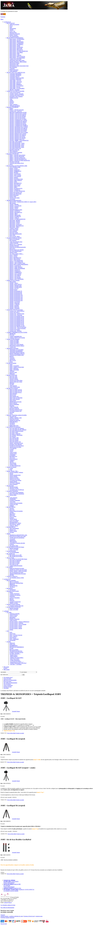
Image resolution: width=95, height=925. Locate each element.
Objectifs (12, 508)
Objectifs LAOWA (14, 488)
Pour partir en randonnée (15, 560)
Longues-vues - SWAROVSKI (17, 313)
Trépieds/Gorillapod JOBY (16, 209)
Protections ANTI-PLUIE (13, 153)
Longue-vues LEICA (15, 312)
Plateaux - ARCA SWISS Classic (17, 263)
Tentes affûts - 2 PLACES (16, 81)
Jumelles (12, 29)
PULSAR (12, 335)
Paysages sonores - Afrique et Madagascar (19, 621)
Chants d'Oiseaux (14, 615)
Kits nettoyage (13, 416)
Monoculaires (13, 281)
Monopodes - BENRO (15, 220)
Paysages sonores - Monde (16, 628)
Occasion (12, 532)
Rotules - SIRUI (13, 187)
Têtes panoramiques (14, 528)
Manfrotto (12, 383)
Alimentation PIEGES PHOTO (17, 352)
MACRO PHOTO (11, 507)
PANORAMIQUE (11, 527)
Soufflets (12, 512)
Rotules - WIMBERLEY (15, 171)
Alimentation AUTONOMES (16, 349)
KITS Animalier (13, 231)
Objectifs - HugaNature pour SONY (18, 131)
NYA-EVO (12, 457)
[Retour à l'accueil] (34, 9)
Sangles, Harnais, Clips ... (13, 471)
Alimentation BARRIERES (16, 351)
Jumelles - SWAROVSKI (16, 285)
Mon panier (6, 667)
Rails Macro (12, 513)
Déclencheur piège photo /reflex (17, 60)
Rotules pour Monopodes (15, 193)
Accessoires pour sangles (15, 480)
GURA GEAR (13, 452)
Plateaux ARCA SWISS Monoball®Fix (19, 264)
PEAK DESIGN (13, 459)
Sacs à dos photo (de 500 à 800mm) (18, 429)
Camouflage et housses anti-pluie (17, 543)
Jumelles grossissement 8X (16, 292)
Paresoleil (12, 412)
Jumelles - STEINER (14, 308)
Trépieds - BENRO (14, 204)
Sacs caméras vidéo (14, 437)
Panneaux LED (13, 372)
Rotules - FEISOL (14, 177)
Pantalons (12, 101)
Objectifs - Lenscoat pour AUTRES (18, 119)
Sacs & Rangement (14, 36)
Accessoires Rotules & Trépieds (14, 237)
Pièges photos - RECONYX (16, 49)
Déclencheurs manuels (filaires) (17, 345)
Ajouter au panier (20, 733)
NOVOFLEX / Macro (15, 524)
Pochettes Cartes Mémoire (16, 444)
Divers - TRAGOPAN (15, 259)
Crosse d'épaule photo (15, 387)
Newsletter (6, 688)
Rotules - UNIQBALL (15, 189)
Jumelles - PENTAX (14, 307)
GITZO (11, 451)
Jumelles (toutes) (13, 289)
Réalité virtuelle (13, 531)
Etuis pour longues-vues (15, 441)
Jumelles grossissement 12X (16, 296)
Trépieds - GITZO (14, 208)
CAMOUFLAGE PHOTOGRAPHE (15, 91)
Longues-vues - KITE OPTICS (17, 311)
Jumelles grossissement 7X (16, 291)
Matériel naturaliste (14, 548)
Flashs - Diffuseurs (14, 368)
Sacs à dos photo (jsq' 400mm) (17, 428)
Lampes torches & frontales (16, 503)
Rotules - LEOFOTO (15, 169)
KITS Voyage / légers (15, 236)
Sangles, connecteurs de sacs (16, 443)
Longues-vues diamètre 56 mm (17, 316)
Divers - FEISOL (14, 255)
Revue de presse (7, 681)
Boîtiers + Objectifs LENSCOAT (17, 157)
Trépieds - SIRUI (14, 213)
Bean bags (12, 509)
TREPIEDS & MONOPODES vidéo (18, 535)
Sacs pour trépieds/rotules (15, 251)
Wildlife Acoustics (14, 603)
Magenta (12, 599)
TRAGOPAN (13, 463)
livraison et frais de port (29, 916)
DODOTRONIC (14, 585)
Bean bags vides (13, 376)
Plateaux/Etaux (13, 32)
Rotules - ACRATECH (15, 173)
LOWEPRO (12, 455)
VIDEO (8, 533)
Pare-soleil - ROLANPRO (16, 141)
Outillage (12, 505)
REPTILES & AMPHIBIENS (17, 647)
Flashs (11, 364)
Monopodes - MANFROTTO (17, 225)
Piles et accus (13, 360)
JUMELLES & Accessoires (13, 280)
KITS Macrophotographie (16, 233)
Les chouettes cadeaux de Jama (8, 905)
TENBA (12, 461)
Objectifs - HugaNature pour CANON (19, 127)
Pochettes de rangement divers (17, 445)
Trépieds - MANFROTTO (16, 212)
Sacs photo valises (14, 432)
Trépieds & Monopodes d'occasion (18, 573)
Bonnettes (12, 405)
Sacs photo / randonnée (15, 433)
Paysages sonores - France (16, 627)
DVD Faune (12, 633)
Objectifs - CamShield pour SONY (18, 123)
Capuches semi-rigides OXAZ (17, 95)
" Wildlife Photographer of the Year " (18, 663)
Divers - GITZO (13, 256)
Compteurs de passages (15, 595)
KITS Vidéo (12, 235)
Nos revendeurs (7, 684)
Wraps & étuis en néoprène (16, 152)
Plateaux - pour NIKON (15, 275)
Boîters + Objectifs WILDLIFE (17, 156)
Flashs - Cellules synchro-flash (17, 367)
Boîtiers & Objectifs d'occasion (17, 568)
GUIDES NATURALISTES (16, 652)
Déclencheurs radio (14, 64)
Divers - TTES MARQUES (16, 260)
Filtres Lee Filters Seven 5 (16, 392)
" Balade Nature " (14, 655)
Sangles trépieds (13, 481)
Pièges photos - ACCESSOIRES (17, 57)
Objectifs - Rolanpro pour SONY (17, 136)
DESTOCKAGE (11, 23)
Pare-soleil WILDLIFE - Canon (17, 143)
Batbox (11, 592)
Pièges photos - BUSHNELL (16, 44)
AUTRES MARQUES (15, 465)
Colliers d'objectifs (14, 243)
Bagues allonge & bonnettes (16, 511)
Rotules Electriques (14, 195)
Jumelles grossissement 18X (16, 300)
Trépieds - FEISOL (14, 207)
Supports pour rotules (15, 197)
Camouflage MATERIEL (15, 73)
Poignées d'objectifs (14, 245)
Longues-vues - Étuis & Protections (18, 327)
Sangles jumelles (13, 476)
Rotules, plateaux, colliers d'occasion (18, 571)
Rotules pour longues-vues (16, 192)
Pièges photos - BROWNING (17, 41)
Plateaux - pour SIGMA (15, 277)
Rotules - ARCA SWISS (15, 175)
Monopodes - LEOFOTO (16, 224)
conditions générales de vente (16, 916)
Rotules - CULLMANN (15, 176)
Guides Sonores (13, 620)
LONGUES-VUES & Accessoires (15, 309)
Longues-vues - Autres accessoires (18, 328)
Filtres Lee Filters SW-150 (16, 391)
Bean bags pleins (13, 377)
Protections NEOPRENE (12, 107)
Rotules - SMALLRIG (15, 185)
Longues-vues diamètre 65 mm (17, 319)
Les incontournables (11, 551)
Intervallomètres (13, 67)
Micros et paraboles (11, 580)
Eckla (11, 469)
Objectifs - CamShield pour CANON (18, 120)
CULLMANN (13, 448)
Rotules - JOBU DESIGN (16, 180)
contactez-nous (38, 916)
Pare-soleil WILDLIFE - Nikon (17, 144)
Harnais (11, 473)
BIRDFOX (12, 584)
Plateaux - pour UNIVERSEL (17, 279)
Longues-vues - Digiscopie (16, 315)
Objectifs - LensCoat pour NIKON (18, 115)
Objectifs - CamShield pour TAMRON (19, 125)
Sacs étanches (13, 436)
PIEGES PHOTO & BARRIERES (15, 37)
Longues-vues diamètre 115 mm (17, 325)
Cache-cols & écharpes (15, 92)
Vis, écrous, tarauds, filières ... (17, 253)
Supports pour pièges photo (16, 380)
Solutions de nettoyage (15, 420)
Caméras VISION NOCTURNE (17, 337)
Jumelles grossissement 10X (16, 295)
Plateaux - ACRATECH (15, 265)
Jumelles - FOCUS (14, 288)
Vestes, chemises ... (14, 104)
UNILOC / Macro (14, 525)
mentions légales (4, 916)
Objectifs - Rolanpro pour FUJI (17, 139)
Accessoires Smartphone (12, 491)
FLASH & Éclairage (11, 363)
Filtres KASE (13, 395)
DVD (8, 631)
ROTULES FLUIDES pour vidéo (18, 536)
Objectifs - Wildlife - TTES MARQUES (19, 140)
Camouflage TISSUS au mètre (17, 77)
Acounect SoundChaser (15, 601)
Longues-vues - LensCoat (16, 111)
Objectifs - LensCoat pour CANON (18, 113)
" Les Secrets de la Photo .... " (17, 661)
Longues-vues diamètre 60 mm (17, 317)
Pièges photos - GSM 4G (15, 55)
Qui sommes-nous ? (8, 677)
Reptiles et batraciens (14, 619)
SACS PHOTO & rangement (13, 427)
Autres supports (13, 385)
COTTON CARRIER (15, 483)
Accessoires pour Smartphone (16, 492)
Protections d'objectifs (15, 33)
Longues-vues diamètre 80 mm (17, 320)
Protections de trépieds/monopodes (18, 247)
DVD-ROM (12, 640)
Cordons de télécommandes (13, 339)
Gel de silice (12, 501)
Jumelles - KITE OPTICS (16, 284)
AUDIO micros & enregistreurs (17, 537)
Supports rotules (13, 252)
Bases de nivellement (14, 239)
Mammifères (12, 617)
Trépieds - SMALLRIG (15, 215)
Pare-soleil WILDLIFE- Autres (17, 147)
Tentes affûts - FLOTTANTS (16, 85)
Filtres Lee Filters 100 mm (16, 389)
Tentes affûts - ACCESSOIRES (17, 88)
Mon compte (7, 669)
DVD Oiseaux (13, 637)
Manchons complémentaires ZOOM (18, 112)
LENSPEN (12, 423)
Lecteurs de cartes (14, 504)
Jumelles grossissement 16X (16, 299)
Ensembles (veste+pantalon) (16, 96)
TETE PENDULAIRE (15, 167)
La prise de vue (7, 21)
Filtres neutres (13, 400)
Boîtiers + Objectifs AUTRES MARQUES (20, 160)
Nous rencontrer (7, 678)
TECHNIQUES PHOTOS (16, 651)
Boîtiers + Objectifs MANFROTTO (18, 159)
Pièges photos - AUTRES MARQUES (19, 51)
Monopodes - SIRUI (14, 227)
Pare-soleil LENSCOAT (15, 148)
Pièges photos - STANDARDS (17, 39)
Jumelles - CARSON (14, 304)
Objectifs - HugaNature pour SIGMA (18, 129)
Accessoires (12, 199)
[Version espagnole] (4, 14)
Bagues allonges (13, 403)
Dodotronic (12, 596)
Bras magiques (13, 240)
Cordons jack (13, 347)
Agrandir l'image (16, 711)
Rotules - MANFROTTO (16, 183)
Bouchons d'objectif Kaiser (16, 409)
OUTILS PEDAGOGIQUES (14, 607)
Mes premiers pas (11, 553)
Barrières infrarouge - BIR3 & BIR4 (18, 61)
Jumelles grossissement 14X (16, 297)
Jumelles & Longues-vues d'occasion (18, 569)
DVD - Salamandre (14, 639)
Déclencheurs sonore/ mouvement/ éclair (19, 65)
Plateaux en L (13, 529)
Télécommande (13, 541)
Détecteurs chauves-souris (13, 591)
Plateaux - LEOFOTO (15, 269)
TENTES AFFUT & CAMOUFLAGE (16, 72)
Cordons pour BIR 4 (14, 343)
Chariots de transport (11, 467)
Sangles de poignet (14, 477)
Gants (11, 99)
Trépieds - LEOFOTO (15, 211)
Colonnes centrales (14, 228)
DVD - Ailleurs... (14, 636)
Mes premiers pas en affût (16, 555)
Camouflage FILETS (14, 76)
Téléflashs (12, 371)
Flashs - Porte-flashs (14, 369)
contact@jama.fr (8, 902)
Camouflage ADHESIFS (15, 79)
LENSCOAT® (13, 453)
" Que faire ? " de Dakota (15, 664)
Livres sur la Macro (14, 520)
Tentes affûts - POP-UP (15, 83)
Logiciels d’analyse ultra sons (16, 605)
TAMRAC (12, 460)
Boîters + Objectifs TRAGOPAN (17, 155)
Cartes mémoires (13, 71)
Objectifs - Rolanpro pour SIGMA (18, 137)
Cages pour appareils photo (16, 241)
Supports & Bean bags (12, 375)
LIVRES (9, 641)
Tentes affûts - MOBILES (16, 84)
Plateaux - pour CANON (15, 273)
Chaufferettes (13, 499)
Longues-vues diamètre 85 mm (17, 323)
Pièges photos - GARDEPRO (17, 43)
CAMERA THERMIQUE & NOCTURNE (17, 332)
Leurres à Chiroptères (15, 597)
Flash (11, 27)
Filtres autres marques (15, 399)
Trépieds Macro (13, 519)
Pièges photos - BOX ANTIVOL (17, 56)
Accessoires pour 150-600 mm (17, 489)
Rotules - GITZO (14, 168)
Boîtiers (11, 108)
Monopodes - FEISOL (15, 221)
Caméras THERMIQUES (16, 336)
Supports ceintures (14, 379)
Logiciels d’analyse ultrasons (13, 604)
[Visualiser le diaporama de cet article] (6, 711)
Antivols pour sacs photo (15, 447)
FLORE (11, 648)
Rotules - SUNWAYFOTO (16, 188)
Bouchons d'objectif (14, 408)
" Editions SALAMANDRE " (17, 657)
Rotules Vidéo (13, 196)
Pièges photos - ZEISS (15, 45)
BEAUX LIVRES (14, 649)
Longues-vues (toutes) (15, 329)
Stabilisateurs (13, 540)
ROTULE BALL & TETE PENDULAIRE (17, 165)
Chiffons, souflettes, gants (16, 417)
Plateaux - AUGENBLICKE (16, 261)
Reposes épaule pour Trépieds (17, 249)
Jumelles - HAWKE (14, 305)
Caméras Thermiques (14, 593)
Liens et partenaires (8, 685)
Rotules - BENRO (14, 172)
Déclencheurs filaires (14, 63)
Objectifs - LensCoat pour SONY (17, 117)
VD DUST (12, 424)
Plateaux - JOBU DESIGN (16, 267)
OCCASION (10, 567)
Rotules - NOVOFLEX (15, 184)
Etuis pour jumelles (14, 440)
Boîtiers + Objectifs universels (17, 109)
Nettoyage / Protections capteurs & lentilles (17, 415)
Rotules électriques (14, 69)
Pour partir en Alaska (14, 563)
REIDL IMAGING (14, 425)
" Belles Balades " (14, 656)
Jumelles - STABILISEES (16, 287)
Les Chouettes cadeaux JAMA (17, 577)
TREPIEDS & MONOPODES (14, 200)
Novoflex (12, 384)
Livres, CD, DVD (14, 549)
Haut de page (4, 923)
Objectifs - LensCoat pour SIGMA (18, 116)
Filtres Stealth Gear (14, 396)
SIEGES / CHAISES (15, 89)
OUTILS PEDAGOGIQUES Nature (15, 547)
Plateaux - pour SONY (15, 276)
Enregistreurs (10, 588)
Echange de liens (8, 686)
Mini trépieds (13, 203)
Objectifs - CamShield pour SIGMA (18, 124)
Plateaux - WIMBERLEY (16, 272)
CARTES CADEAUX (12, 576)
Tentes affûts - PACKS (15, 87)
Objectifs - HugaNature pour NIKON (18, 128)
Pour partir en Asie (14, 564)
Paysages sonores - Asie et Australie (18, 624)
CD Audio (9, 612)
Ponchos (12, 103)
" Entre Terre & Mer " (15, 659)
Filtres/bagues (13, 28)
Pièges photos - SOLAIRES (16, 52)
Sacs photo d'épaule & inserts (16, 431)
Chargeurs (12, 357)
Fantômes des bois (14, 97)
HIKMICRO (13, 333)
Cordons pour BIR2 (14, 341)
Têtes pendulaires (14, 151)
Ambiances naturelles (15, 613)
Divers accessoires (14, 521)
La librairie (6, 611)
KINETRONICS (14, 421)
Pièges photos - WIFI (14, 53)
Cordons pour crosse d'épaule (16, 344)
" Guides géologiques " (15, 660)
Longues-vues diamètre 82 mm (17, 321)
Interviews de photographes (10, 680)
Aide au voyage (10, 557)
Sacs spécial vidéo (14, 545)
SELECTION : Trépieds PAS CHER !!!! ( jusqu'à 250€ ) (23, 201)
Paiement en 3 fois (12, 888)
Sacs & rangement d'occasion (16, 572)
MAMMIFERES (14, 645)
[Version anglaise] (2, 14)
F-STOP (12, 449)
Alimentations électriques (12, 348)
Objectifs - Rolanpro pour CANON (18, 133)
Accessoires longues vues (15, 411)
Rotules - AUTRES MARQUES (17, 191)
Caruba (11, 468)
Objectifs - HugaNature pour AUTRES (19, 132)
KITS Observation (14, 229)
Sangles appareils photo (15, 475)
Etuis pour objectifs (14, 439)
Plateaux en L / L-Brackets (16, 244)
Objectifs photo (10, 485)
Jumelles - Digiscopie (15, 303)
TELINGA (12, 587)
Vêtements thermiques (15, 105)
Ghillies (11, 100)
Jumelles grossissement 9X (16, 293)
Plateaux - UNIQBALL (15, 271)
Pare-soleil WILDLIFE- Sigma (17, 145)
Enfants (11, 629)
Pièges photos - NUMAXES (16, 47)
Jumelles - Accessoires (15, 301)
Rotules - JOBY (13, 181)
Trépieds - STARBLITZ (15, 216)
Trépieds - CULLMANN (15, 205)
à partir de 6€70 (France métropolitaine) (11, 881)
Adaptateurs (12, 359)
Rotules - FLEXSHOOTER (16, 179)
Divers (11, 25)
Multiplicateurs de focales (15, 401)
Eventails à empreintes (15, 500)
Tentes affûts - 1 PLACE (15, 80)
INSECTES (12, 644)
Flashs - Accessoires (14, 365)
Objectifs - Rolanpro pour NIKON (18, 135)
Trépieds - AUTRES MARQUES (17, 219)
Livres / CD (12, 31)
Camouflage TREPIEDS (15, 75)
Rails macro (12, 248)
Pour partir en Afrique (15, 561)
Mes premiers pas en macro (16, 556)
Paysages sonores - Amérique (16, 623)
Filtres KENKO (13, 393)
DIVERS (12, 575)
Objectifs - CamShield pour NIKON (18, 121)
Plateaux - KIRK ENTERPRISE (17, 268)
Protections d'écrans (14, 419)
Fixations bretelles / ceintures (16, 472)
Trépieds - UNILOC (14, 217)
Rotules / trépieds (14, 35)
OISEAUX (12, 643)
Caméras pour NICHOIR (15, 59)
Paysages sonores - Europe (16, 625)
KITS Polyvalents (14, 232)
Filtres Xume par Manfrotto (16, 397)
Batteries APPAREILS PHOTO (17, 353)
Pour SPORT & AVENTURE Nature (18, 559)
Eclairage (12, 517)
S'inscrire (3, 915)
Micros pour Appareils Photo (16, 583)
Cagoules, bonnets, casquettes (16, 93)
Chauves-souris (13, 616)
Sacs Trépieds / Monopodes (16, 435)
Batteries (12, 356)
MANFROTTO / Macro (15, 523)
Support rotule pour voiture (16, 381)
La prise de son (7, 579)
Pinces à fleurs (13, 516)
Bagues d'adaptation (14, 404)
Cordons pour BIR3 (14, 340)
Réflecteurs (12, 373)
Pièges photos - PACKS (15, 40)
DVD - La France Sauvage (16, 635)
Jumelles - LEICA (14, 283)
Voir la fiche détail (11, 733)
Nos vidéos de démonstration (10, 682)
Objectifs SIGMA (14, 487)
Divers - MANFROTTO (15, 257)
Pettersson (12, 600)
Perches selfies (13, 495)
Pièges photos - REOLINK (16, 48)
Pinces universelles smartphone (17, 493)
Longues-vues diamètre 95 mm (17, 324)
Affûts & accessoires (14, 24)
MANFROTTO (13, 456)
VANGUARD (13, 464)
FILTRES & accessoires (12, 388)
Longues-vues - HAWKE (16, 331)
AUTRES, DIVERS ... (15, 653)
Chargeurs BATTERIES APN (17, 355)
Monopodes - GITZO (15, 223)
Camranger (12, 68)
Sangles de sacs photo (15, 479)
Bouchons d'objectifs (14, 149)
